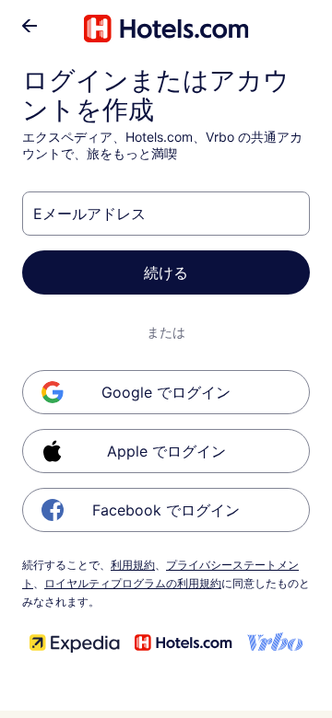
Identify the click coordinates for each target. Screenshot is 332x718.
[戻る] (29, 26)
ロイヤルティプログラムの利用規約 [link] (132, 583)
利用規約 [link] (133, 565)
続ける (166, 272)
